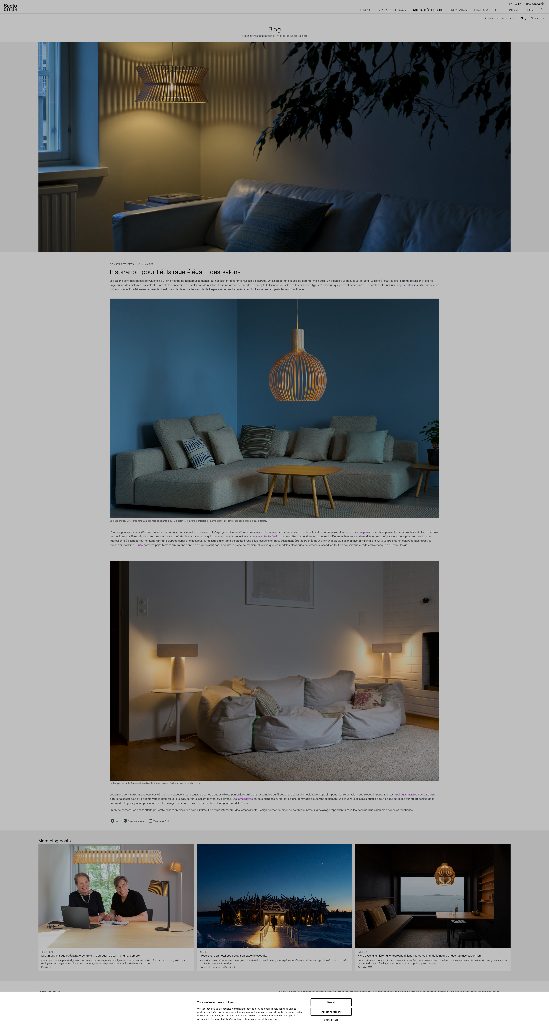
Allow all (331, 1002)
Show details (331, 1019)
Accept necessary (331, 1011)
